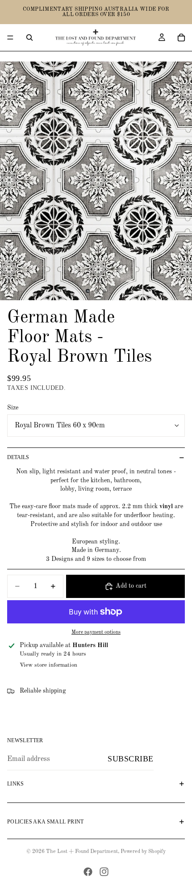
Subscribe (131, 758)
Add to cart (131, 586)
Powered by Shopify (143, 851)
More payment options (96, 632)
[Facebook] (88, 871)
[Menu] (10, 37)
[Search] (29, 37)
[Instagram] (104, 871)
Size (12, 408)
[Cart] (181, 37)
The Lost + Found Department (82, 851)
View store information (48, 665)
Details (18, 457)
